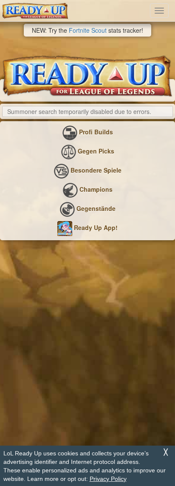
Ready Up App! (95, 228)
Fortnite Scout (88, 30)
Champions (95, 189)
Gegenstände (95, 209)
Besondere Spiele (95, 170)
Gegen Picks (95, 151)
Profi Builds (95, 132)
